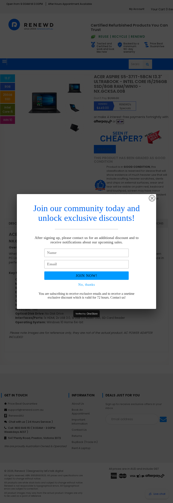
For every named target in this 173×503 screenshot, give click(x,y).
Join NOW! (86, 276)
